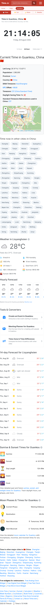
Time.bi (8, 603)
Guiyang (16, 188)
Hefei (13, 163)
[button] (22, 117)
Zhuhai (23, 232)
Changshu (16, 207)
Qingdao (17, 158)
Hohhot (16, 202)
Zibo (35, 183)
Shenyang (27, 158)
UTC (4, 87)
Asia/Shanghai (21, 84)
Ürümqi (25, 188)
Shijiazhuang (18, 173)
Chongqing (6, 158)
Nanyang (38, 222)
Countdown (17, 593)
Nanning (17, 178)
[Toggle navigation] (40, 3)
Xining (4, 232)
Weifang (32, 227)
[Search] (34, 3)
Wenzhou (15, 198)
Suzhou (38, 158)
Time (5, 12)
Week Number (5, 593)
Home (3, 8)
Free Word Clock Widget (16, 586)
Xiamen (4, 168)
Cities (11, 8)
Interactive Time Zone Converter (26, 596)
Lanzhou (5, 193)
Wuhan (23, 149)
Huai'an (33, 198)
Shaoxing (26, 202)
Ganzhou (14, 212)
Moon (27, 12)
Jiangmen (35, 212)
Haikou (24, 193)
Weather (38, 12)
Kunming (30, 173)
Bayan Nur (5, 207)
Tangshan (14, 183)
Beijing (15, 144)
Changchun (32, 163)
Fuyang (4, 212)
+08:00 (14, 87)
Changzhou (26, 183)
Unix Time (4, 591)
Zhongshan (6, 178)
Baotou (36, 202)
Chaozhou (28, 207)
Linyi (33, 193)
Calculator (28, 591)
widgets (7, 580)
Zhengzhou (6, 173)
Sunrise (12, 591)
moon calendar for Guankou (25, 535)
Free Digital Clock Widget (17, 583)
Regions (9, 596)
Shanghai (5, 144)
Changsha (5, 188)
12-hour (19, 49)
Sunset (19, 591)
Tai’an (23, 227)
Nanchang (5, 202)
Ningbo (37, 178)
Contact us (18, 598)
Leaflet (21, 130)
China (15, 80)
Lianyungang (6, 222)
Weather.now (28, 302)
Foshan (33, 153)
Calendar (3, 601)
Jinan (20, 168)
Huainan (25, 212)
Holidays (12, 601)
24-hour (27, 49)
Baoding (5, 198)
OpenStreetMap (29, 130)
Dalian (21, 163)
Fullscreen (37, 49)
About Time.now (30, 598)
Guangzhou (37, 144)
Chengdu (5, 149)
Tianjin (14, 149)
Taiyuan (29, 168)
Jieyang (14, 217)
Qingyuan (13, 227)
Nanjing (12, 153)
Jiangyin (4, 217)
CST (9, 101)
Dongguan (34, 149)
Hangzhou (22, 153)
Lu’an (17, 222)
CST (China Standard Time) (22, 91)
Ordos (4, 227)
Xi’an (3, 153)
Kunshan (31, 217)
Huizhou (15, 193)
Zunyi (32, 232)
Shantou (27, 178)
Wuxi (13, 168)
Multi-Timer (28, 593)
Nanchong (26, 222)
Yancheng (13, 232)
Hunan (13, 76)
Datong (38, 207)
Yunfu (25, 198)
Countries (38, 593)
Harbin (4, 163)
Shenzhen (25, 144)
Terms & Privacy (6, 598)
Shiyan (4, 183)
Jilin (22, 217)
